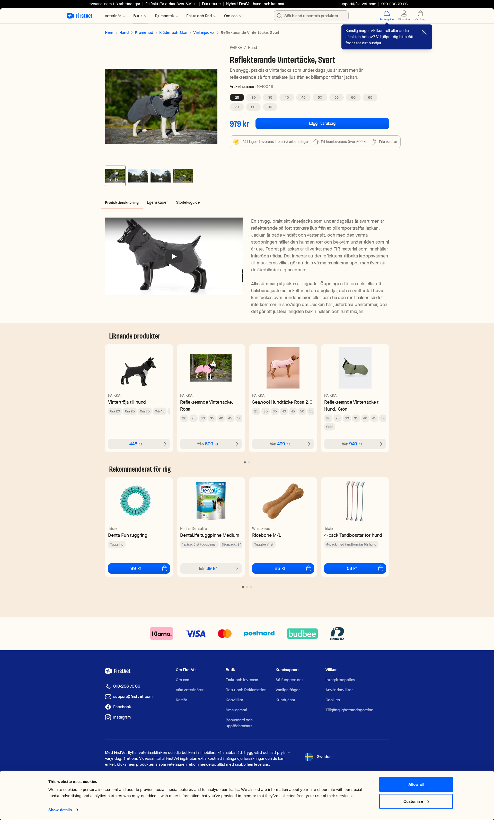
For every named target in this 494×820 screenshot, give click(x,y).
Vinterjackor (204, 32)
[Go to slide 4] (183, 176)
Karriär (181, 700)
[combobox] (311, 15)
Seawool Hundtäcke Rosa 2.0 (282, 402)
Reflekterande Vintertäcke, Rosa (206, 405)
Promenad (144, 32)
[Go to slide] (245, 462)
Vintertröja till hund (127, 402)
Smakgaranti (236, 710)
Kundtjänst (285, 700)
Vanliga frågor (288, 690)
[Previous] (110, 106)
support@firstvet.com (357, 3)
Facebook (122, 707)
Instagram (122, 717)
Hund (124, 32)
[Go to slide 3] (160, 176)
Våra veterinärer (189, 690)
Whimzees (261, 528)
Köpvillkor (234, 700)
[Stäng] (424, 32)
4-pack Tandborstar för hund (353, 535)
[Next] (212, 106)
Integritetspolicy (340, 680)
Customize (413, 801)
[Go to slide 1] (115, 176)
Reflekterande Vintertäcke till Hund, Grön (353, 405)
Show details (60, 810)
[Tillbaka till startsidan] (79, 16)
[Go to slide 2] (138, 176)
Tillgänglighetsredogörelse (349, 710)
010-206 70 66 (126, 686)
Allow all (416, 784)
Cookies (332, 700)
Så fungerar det (289, 680)
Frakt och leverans (242, 680)
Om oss (182, 680)
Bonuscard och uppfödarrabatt (239, 723)
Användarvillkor (339, 690)
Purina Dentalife (193, 528)
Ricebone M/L (266, 535)
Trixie (112, 528)
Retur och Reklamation (246, 690)
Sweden (324, 756)
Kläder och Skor (173, 32)
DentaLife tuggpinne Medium (209, 535)
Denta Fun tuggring (127, 535)
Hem (109, 32)
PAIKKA (236, 47)
